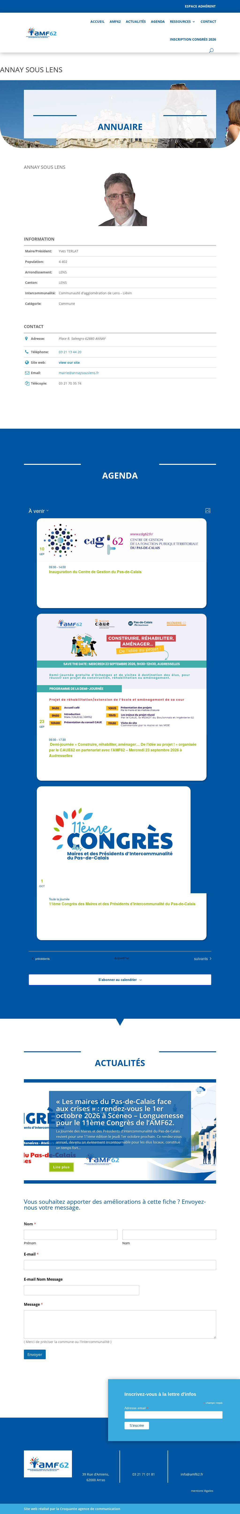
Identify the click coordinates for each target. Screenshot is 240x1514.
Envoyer (34, 1354)
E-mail (31, 1254)
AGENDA (158, 21)
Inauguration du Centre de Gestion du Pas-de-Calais (95, 571)
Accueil (97, 21)
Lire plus (61, 1167)
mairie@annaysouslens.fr (79, 373)
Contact (208, 21)
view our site (69, 362)
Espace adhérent (200, 6)
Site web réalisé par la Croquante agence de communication (72, 1508)
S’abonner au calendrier (117, 979)
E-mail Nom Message (43, 1279)
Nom (126, 1243)
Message (33, 1304)
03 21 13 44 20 (70, 352)
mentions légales (202, 1491)
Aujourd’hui (121, 958)
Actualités (136, 21)
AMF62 (115, 21)
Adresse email (136, 1408)
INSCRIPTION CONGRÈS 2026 (193, 39)
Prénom (30, 1243)
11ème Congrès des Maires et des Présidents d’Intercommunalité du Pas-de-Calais (122, 903)
